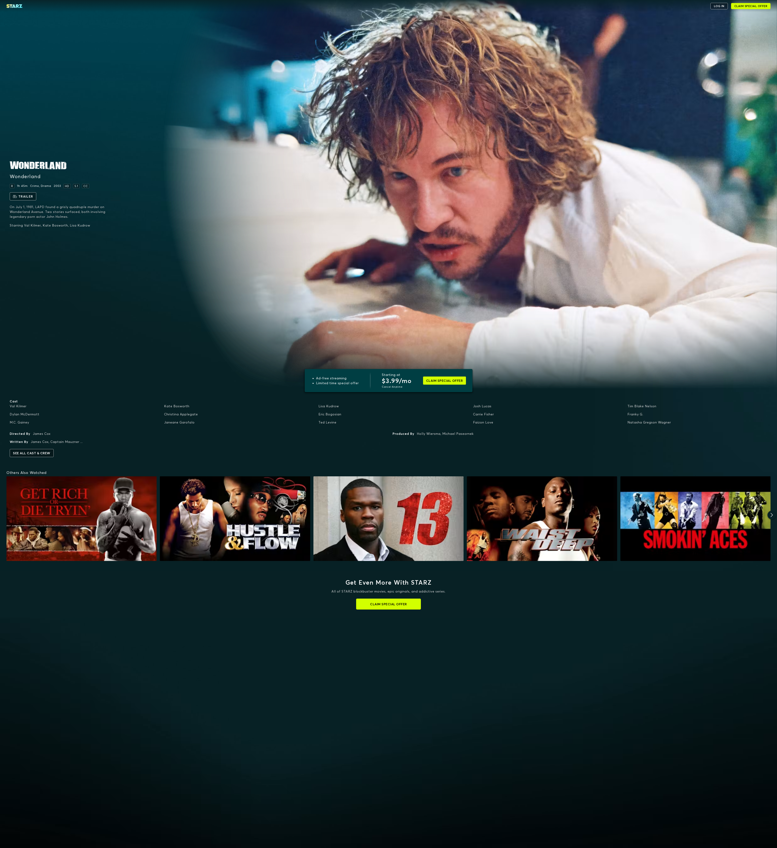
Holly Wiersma (429, 434)
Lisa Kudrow (328, 406)
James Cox (42, 434)
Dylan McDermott (24, 414)
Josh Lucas (482, 406)
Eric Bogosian (329, 414)
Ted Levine (327, 422)
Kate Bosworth (176, 406)
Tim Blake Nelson (641, 406)
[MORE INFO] (81, 518)
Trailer (25, 196)
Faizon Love (483, 422)
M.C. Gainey (19, 422)
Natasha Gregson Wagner (649, 422)
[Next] (771, 515)
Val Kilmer (18, 406)
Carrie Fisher (483, 414)
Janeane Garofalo (179, 422)
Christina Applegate (181, 414)
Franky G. (635, 414)
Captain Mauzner (64, 442)
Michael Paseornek (458, 434)
